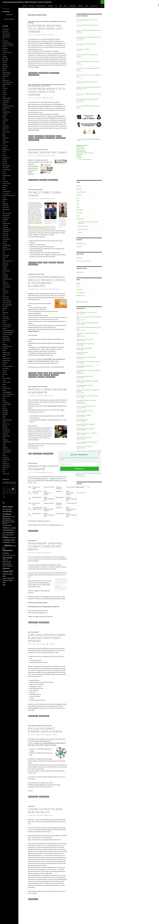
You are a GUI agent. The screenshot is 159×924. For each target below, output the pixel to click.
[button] (79, 454)
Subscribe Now (79, 469)
